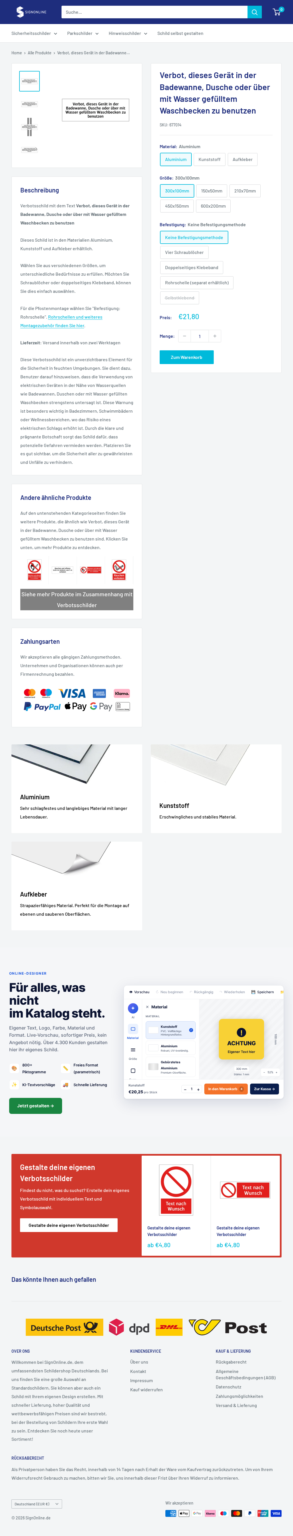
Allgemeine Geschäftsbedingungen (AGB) (246, 1374)
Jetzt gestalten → (35, 1105)
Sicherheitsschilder (31, 33)
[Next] (280, 1206)
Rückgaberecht (231, 1361)
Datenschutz (228, 1386)
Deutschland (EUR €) (32, 1503)
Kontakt (138, 1371)
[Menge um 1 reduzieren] (185, 336)
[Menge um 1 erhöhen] (215, 336)
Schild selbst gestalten (180, 33)
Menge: (167, 336)
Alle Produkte (40, 52)
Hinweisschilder (125, 33)
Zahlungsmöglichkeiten (239, 1396)
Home (16, 52)
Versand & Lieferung (236, 1405)
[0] (276, 12)
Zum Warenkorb (186, 357)
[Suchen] (255, 12)
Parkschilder (79, 33)
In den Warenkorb (225, 1089)
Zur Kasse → (264, 1089)
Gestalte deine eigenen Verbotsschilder (69, 1225)
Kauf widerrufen (146, 1389)
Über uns (139, 1361)
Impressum (141, 1380)
